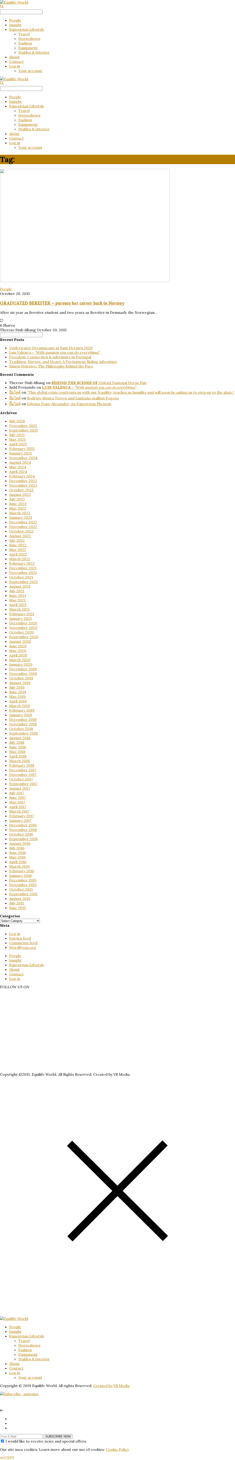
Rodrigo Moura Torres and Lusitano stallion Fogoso (73, 398)
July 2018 (16, 742)
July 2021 (16, 591)
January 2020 (20, 664)
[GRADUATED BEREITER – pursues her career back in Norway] (85, 280)
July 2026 (17, 421)
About (14, 57)
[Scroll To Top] (2, 1410)
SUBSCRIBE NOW (58, 1436)
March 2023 (19, 513)
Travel (24, 34)
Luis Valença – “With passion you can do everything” (54, 352)
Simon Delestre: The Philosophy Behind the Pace (51, 366)
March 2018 (19, 760)
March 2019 (19, 705)
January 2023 (20, 517)
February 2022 (22, 563)
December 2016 (22, 825)
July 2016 (16, 848)
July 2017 (16, 793)
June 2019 (17, 692)
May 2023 (17, 508)
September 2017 (23, 783)
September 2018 (23, 733)
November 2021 (23, 572)
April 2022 (18, 554)
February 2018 (21, 765)
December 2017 (22, 770)
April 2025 (18, 444)
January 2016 (20, 875)
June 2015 (17, 907)
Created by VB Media (111, 1385)
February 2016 (21, 871)
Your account (30, 70)
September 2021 (23, 581)
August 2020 (20, 641)
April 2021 (17, 604)
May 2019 (17, 696)
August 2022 (20, 535)
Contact (16, 61)
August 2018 (19, 738)
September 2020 (23, 637)
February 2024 (22, 476)
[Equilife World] (14, 2)
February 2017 (21, 816)
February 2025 (21, 448)
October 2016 (21, 834)
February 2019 (21, 710)
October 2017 (21, 779)
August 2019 (20, 682)
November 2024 (23, 457)
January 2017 (20, 820)
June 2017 (17, 797)
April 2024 (18, 471)
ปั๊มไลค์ (15, 404)
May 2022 (17, 549)
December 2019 (23, 669)
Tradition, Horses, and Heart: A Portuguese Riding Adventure (63, 361)
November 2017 (22, 774)
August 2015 (19, 898)
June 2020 (18, 646)
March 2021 (19, 609)
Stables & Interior (34, 52)
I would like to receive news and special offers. (46, 1441)
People (15, 20)
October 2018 (21, 728)
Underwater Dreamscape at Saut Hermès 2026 (50, 347)
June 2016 (17, 852)
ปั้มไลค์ (15, 392)
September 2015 (23, 894)
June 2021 (17, 595)
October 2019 (21, 678)
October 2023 (21, 490)
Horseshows (29, 38)
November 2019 (23, 673)
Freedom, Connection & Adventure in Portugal (50, 357)
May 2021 (17, 600)
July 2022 (17, 540)
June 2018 (17, 747)
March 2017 (19, 811)
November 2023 (23, 485)
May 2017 (17, 802)
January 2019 (20, 715)
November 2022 (23, 526)
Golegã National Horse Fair (99, 382)
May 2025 (17, 439)
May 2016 (17, 857)
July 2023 (17, 499)
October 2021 (21, 577)
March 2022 (19, 558)
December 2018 (22, 719)
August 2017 (19, 788)
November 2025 (23, 425)
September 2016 (23, 839)
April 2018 (17, 756)
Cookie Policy (117, 1449)
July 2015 (16, 903)
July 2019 (17, 687)
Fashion (25, 43)
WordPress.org (22, 947)
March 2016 (19, 866)
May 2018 (17, 751)
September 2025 (23, 430)
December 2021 (22, 568)
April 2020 (18, 655)
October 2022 (21, 531)
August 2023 (20, 494)
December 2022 (23, 522)
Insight (15, 24)
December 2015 (22, 880)
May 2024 (17, 467)
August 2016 (19, 843)
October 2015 (21, 889)
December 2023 (23, 480)
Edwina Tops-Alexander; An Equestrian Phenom (69, 404)
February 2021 (21, 614)
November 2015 (22, 884)
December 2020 (23, 623)
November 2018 (23, 724)
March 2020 (19, 659)
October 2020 (21, 632)
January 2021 (20, 618)
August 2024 (20, 462)
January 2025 (20, 453)
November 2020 (23, 627)
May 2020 (17, 650)
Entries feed (20, 938)
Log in (14, 66)
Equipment (28, 47)
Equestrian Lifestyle (26, 29)
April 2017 (17, 806)
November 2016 (23, 829)
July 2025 (17, 434)
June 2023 (17, 503)
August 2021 (19, 586)
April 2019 (18, 701)
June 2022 (17, 545)
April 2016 (17, 861)
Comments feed (23, 943)
